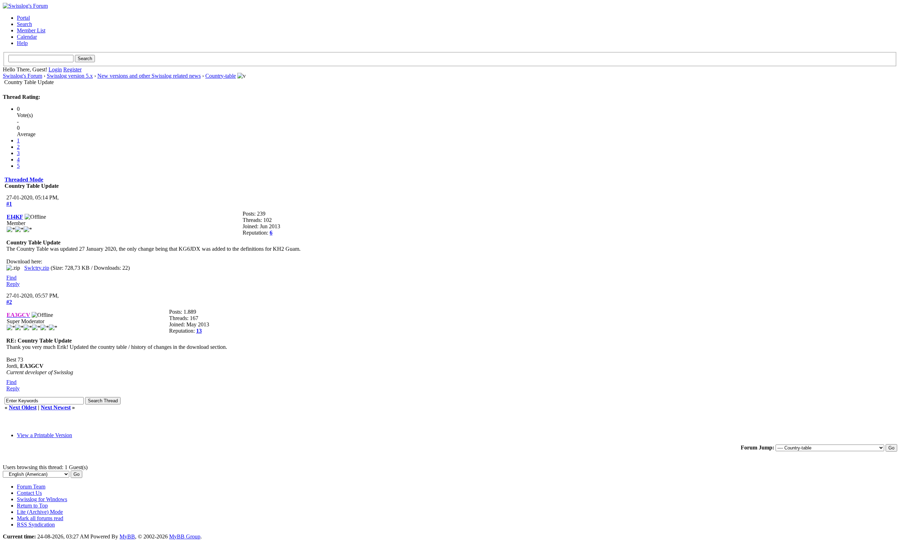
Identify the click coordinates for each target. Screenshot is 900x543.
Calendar (27, 37)
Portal (23, 18)
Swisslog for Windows (42, 499)
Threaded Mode (24, 180)
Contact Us (29, 493)
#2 (9, 302)
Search (24, 24)
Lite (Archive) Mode (40, 512)
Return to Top (32, 506)
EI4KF (15, 217)
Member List (31, 30)
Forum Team (31, 487)
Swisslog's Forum (22, 76)
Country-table (220, 76)
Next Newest (56, 407)
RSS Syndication (36, 525)
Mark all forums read (40, 518)
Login (55, 69)
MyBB (127, 536)
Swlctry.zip (36, 268)
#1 (9, 204)
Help (22, 43)
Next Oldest (23, 407)
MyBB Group (184, 536)
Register (72, 69)
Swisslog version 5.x (70, 76)
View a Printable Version (44, 435)
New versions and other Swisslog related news (149, 76)
